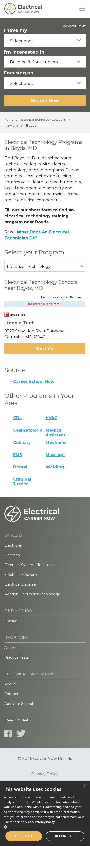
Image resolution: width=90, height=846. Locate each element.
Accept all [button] (23, 836)
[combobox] (45, 40)
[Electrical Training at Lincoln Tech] (18, 314)
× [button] (84, 786)
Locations (13, 621)
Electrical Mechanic (21, 574)
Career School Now (33, 381)
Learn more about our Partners (61, 298)
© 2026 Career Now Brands (45, 758)
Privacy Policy (45, 774)
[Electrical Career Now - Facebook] (8, 733)
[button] (45, 826)
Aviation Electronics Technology (32, 594)
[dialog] (45, 813)
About (9, 684)
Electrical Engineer (20, 584)
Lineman (12, 555)
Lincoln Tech (19, 323)
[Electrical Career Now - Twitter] (21, 733)
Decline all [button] (65, 836)
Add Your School (18, 703)
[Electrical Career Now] (23, 9)
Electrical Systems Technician (30, 565)
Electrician (13, 545)
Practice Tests (16, 657)
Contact (11, 694)
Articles (10, 647)
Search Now (45, 100)
